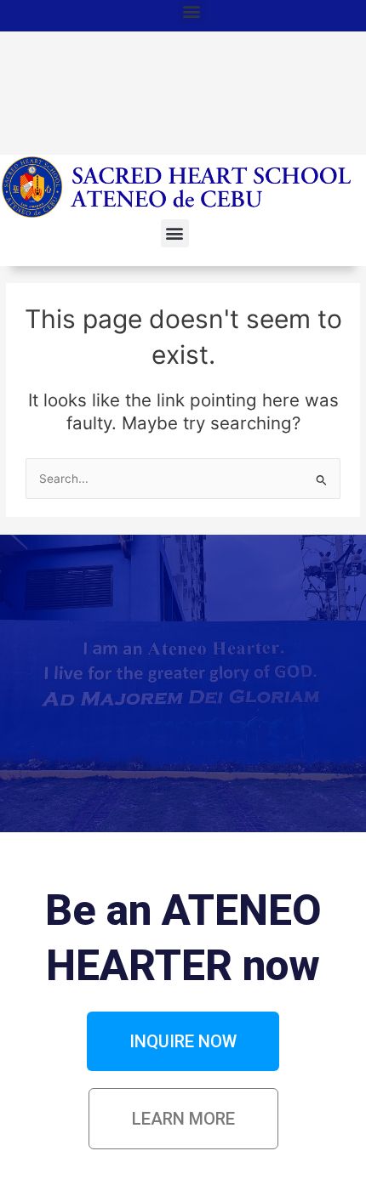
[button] (175, 233)
